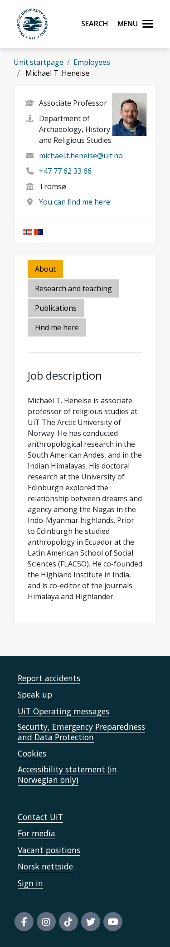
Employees (91, 62)
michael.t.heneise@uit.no (81, 156)
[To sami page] (38, 231)
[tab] (56, 308)
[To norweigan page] (27, 231)
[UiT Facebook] (24, 921)
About (45, 269)
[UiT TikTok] (68, 921)
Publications (56, 308)
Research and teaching (73, 288)
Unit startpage (38, 62)
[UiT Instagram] (46, 921)
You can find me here (74, 202)
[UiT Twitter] (90, 921)
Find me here (57, 327)
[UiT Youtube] (112, 921)
